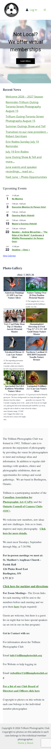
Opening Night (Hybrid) (23, 215)
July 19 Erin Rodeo (17, 151)
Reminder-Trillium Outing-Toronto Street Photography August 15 (23, 106)
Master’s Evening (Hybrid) (24, 223)
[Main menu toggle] (44, 9)
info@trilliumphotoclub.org (26, 655)
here (16, 606)
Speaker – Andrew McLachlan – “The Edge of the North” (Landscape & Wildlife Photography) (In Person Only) (29, 236)
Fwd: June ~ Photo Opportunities (26, 177)
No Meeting (17, 198)
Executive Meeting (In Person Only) (29, 207)
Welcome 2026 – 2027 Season (24, 96)
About (30, 743)
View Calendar (9, 255)
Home (21, 743)
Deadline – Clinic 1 (21, 249)
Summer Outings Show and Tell (25, 126)
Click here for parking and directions (25, 586)
